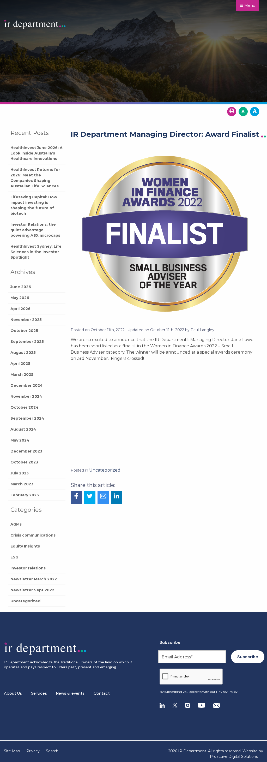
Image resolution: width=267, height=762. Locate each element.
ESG (14, 557)
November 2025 (26, 319)
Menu (249, 5)
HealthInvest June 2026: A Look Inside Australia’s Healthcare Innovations (36, 153)
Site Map (12, 751)
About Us (13, 693)
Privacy (33, 751)
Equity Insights (25, 546)
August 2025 (23, 352)
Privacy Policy (227, 692)
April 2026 (20, 308)
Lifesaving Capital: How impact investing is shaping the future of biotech (33, 205)
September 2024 (27, 418)
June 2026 (20, 286)
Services (39, 693)
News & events (70, 693)
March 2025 (21, 374)
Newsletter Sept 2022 (32, 590)
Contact (102, 693)
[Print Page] (231, 111)
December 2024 (26, 385)
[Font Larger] (254, 111)
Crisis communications (33, 535)
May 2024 (19, 440)
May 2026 (19, 297)
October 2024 (24, 407)
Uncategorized (25, 601)
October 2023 (24, 462)
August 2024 (23, 429)
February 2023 (24, 495)
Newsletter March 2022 (33, 579)
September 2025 (27, 341)
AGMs (16, 524)
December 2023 (26, 451)
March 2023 (21, 484)
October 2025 (24, 330)
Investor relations (28, 568)
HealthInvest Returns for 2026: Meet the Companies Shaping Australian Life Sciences (35, 177)
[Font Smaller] (243, 111)
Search (52, 751)
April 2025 (20, 363)
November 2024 (26, 396)
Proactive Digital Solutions (234, 756)
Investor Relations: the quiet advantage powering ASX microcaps (35, 230)
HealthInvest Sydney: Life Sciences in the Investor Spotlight (36, 252)
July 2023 (19, 473)
